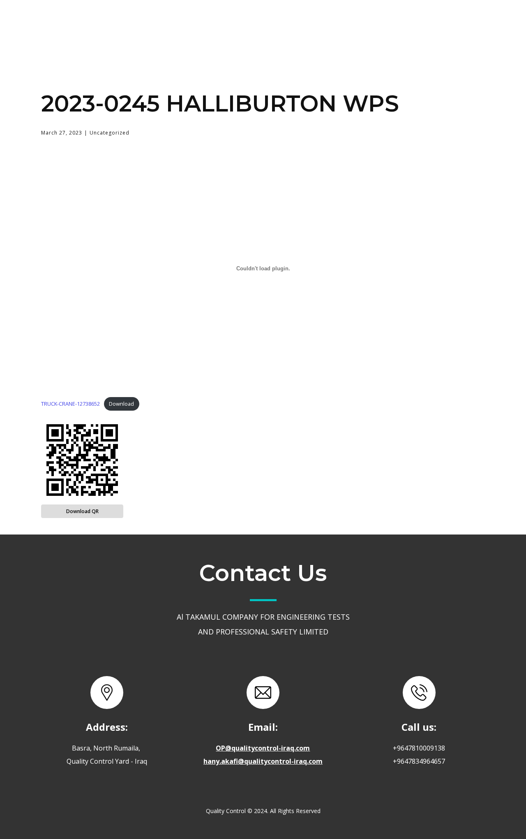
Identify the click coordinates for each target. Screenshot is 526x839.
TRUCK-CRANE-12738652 (70, 403)
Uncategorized (109, 132)
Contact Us (384, 22)
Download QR (82, 511)
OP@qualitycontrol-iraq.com (263, 748)
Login (441, 22)
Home (219, 22)
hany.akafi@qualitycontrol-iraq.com (263, 761)
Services (320, 22)
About (268, 22)
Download (121, 403)
